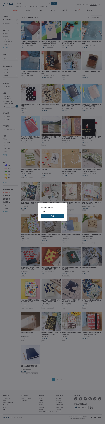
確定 (52, 216)
